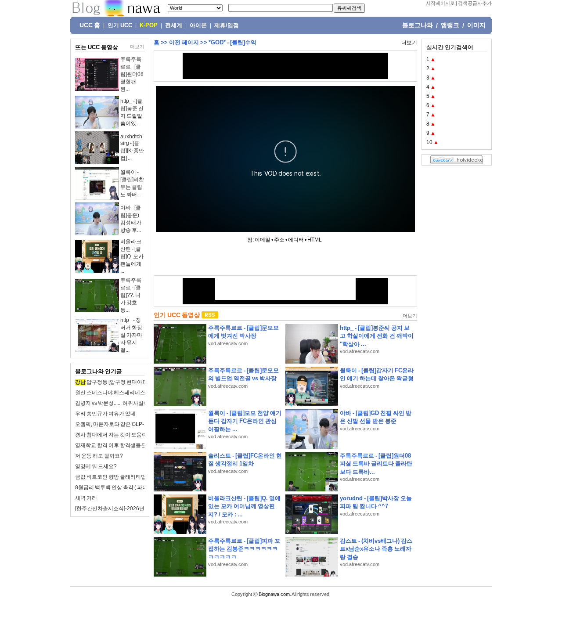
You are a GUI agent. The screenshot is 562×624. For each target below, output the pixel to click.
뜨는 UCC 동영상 (96, 47)
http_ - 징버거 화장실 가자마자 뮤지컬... (131, 335)
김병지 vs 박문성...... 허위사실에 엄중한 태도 (126, 403)
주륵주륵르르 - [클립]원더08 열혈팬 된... (132, 74)
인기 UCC (120, 25)
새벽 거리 (86, 498)
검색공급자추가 (475, 3)
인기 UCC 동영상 (177, 314)
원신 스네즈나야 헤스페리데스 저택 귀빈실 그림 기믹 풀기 (141, 393)
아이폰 (198, 25)
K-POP (149, 25)
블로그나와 (417, 25)
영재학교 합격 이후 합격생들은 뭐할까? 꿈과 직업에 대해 (140, 445)
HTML (314, 240)
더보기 (137, 46)
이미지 (476, 25)
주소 (279, 240)
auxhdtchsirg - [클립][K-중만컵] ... (132, 147)
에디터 (296, 240)
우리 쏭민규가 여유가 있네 (105, 414)
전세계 (173, 25)
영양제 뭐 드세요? (96, 466)
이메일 (262, 240)
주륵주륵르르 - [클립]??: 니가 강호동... (130, 295)
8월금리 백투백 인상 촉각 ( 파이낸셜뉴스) (122, 487)
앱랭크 (450, 25)
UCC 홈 (89, 25)
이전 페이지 (184, 42)
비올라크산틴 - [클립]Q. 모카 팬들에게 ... (132, 256)
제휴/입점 (226, 25)
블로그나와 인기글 (98, 371)
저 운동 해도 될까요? (99, 456)
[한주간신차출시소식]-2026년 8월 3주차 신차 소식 (133, 508)
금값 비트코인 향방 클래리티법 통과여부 (121, 477)
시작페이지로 (440, 3)
